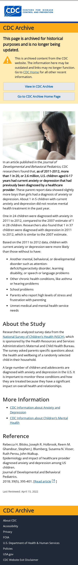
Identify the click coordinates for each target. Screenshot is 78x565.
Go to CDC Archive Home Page (39, 96)
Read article (42, 481)
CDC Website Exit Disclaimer (20, 560)
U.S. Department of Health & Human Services (31, 543)
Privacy (7, 531)
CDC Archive (18, 27)
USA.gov (8, 554)
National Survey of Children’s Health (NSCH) (33, 337)
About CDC (10, 520)
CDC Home (31, 72)
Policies (8, 548)
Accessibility (10, 526)
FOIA (6, 537)
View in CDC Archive (39, 86)
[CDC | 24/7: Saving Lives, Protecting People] (28, 11)
